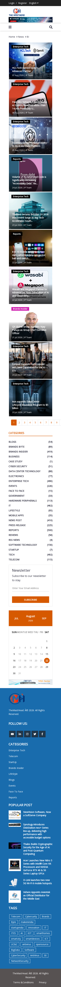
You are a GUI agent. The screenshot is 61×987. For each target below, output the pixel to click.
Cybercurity (31, 916)
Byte (13, 922)
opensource (42, 944)
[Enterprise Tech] (30, 60)
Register (22, 3)
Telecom (15, 916)
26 (30, 666)
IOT (30, 933)
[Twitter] (35, 734)
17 (19, 660)
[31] (31, 19)
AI (22, 933)
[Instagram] (27, 734)
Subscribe (30, 599)
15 (47, 654)
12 (30, 654)
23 (14, 666)
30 (14, 673)
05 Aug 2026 (18, 150)
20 (36, 660)
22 (47, 660)
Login (11, 3)
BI (28, 36)
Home (12, 36)
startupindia (17, 927)
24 (19, 666)
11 (25, 654)
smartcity (16, 938)
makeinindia (27, 922)
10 (19, 654)
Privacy (42, 982)
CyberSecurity (18, 955)
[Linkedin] (20, 734)
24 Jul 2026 (17, 187)
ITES (13, 933)
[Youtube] (12, 734)
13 (36, 654)
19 (30, 660)
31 (19, 673)
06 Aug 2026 (18, 112)
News (21, 36)
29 (47, 666)
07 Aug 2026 (18, 75)
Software (29, 949)
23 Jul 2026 (17, 225)
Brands (45, 916)
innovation (33, 927)
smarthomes (43, 933)
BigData (15, 949)
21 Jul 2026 (17, 337)
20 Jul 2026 (17, 374)
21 (41, 660)
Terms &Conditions (23, 982)
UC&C (14, 944)
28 (41, 666)
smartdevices (33, 938)
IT (45, 927)
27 (36, 666)
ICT (46, 938)
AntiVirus (34, 955)
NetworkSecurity (19, 960)
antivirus (26, 944)
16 (14, 660)
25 (25, 666)
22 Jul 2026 (17, 262)
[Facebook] (42, 734)
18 (25, 660)
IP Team (29, 75)
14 (41, 654)
